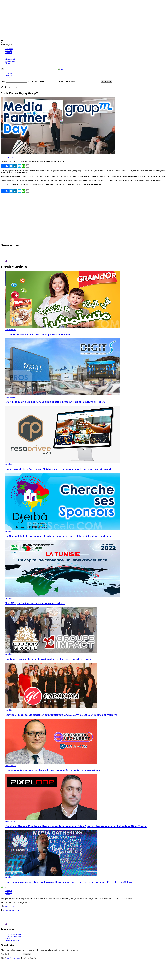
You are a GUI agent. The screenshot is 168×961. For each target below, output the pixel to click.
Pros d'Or (8, 53)
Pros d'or (8, 73)
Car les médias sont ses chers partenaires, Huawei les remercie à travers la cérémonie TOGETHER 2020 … (68, 881)
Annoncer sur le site (12, 940)
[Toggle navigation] (2, 69)
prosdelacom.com (13, 958)
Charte (7, 938)
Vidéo (7, 77)
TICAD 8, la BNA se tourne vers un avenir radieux (35, 603)
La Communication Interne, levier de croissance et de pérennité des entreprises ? (52, 770)
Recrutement (10, 59)
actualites (8, 464)
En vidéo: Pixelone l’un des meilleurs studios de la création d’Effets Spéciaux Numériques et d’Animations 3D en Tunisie (76, 826)
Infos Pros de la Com (13, 934)
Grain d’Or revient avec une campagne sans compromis (38, 334)
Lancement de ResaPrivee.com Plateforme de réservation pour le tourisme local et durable (58, 468)
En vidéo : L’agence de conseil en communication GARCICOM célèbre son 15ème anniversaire (61, 714)
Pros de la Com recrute (13, 936)
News (7, 63)
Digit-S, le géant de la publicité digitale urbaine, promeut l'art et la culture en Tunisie (55, 401)
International (10, 61)
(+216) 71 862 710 (10, 906)
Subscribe (26, 954)
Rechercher (108, 81)
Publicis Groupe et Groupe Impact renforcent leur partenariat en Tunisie (48, 658)
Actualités (9, 49)
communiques (10, 330)
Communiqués (10, 57)
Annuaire (8, 75)
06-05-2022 (9, 157)
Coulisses (8, 51)
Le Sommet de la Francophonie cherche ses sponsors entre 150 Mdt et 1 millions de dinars (58, 536)
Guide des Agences (12, 55)
